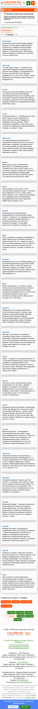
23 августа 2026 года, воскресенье (19, 14)
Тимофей (5, 478)
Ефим (4, 187)
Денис (4, 162)
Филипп (5, 551)
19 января (29, 616)
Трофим (5, 502)
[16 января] (2, 34)
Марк (4, 284)
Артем (4, 90)
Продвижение (15, 640)
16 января (28, 612)
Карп (4, 235)
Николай (5, 332)
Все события (6, 606)
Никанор (5, 308)
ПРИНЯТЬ (24, 707)
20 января (17, 619)
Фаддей (5, 526)
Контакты (30, 640)
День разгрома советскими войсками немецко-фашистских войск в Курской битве (19, 17)
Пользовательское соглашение (18, 646)
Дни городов (26, 602)
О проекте (7, 640)
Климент (5, 259)
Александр (6, 41)
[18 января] (16, 34)
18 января (20, 616)
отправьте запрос (30, 697)
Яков (4, 575)
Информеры (19, 642)
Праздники (6, 602)
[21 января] (23, 619)
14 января (11, 612)
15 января (20, 612)
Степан (5, 429)
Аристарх (6, 65)
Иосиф (4, 211)
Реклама (23, 640)
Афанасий (6, 138)
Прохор (5, 381)
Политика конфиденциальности (18, 648)
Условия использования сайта (19, 645)
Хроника (16, 602)
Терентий (6, 453)
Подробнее (13, 707)
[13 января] (6, 612)
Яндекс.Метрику (18, 703)
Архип (4, 114)
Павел (4, 356)
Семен (4, 405)
